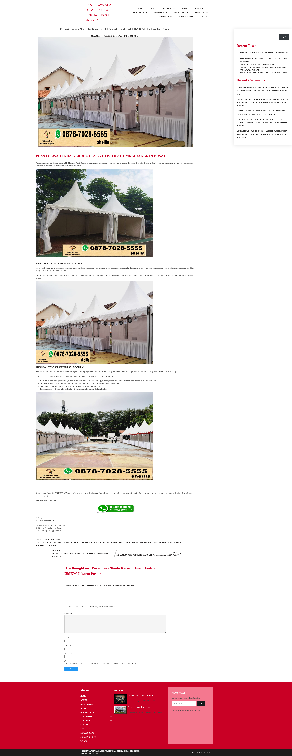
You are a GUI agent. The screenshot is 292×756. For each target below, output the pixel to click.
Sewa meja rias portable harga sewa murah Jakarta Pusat (103, 585)
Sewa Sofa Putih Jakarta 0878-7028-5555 (257, 64)
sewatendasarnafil (46, 545)
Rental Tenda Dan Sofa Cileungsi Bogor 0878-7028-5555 (264, 73)
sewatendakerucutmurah (147, 542)
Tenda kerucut (52, 539)
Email (67, 645)
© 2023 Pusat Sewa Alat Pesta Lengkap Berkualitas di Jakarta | (110, 751)
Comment (69, 613)
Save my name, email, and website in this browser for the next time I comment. (100, 664)
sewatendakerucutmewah (118, 542)
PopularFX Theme (89, 753)
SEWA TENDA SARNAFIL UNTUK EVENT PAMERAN (59, 263)
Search (239, 33)
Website (68, 653)
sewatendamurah (171, 542)
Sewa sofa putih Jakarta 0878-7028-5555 (253, 111)
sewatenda (46, 542)
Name (67, 637)
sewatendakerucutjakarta (89, 542)
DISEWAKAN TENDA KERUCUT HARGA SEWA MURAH (60, 367)
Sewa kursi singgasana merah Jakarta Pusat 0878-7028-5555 (262, 87)
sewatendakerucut (63, 542)
